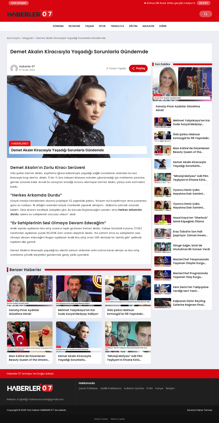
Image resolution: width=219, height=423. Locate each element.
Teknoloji (117, 26)
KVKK (150, 388)
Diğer (162, 26)
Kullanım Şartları (134, 388)
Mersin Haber (101, 419)
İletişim (170, 388)
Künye (159, 388)
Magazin (148, 26)
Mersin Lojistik (118, 419)
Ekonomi (74, 26)
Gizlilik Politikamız (110, 388)
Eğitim (133, 26)
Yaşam (89, 26)
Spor (102, 26)
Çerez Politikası (88, 388)
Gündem (58, 26)
